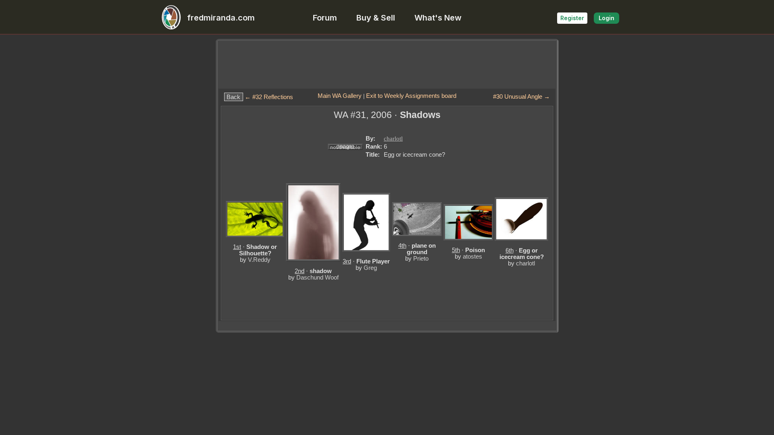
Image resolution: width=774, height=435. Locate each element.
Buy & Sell (375, 18)
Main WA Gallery (340, 95)
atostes (472, 256)
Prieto (421, 258)
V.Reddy (259, 259)
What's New (438, 18)
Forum (325, 18)
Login (606, 17)
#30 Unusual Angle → (521, 96)
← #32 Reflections (269, 96)
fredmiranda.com (221, 18)
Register (572, 17)
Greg (370, 267)
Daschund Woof (317, 277)
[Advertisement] (387, 64)
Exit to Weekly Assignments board (411, 95)
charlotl (393, 138)
